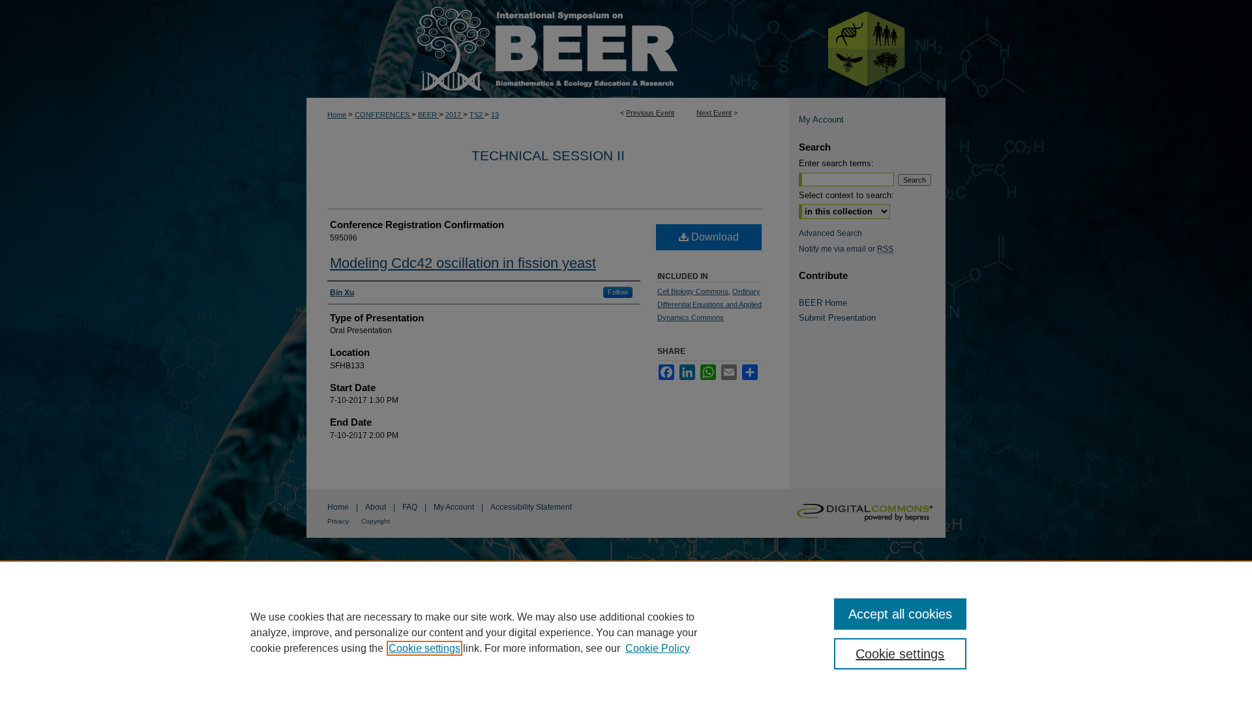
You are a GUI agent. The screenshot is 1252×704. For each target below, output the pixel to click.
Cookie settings (424, 648)
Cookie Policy (657, 648)
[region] (626, 632)
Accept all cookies (900, 614)
